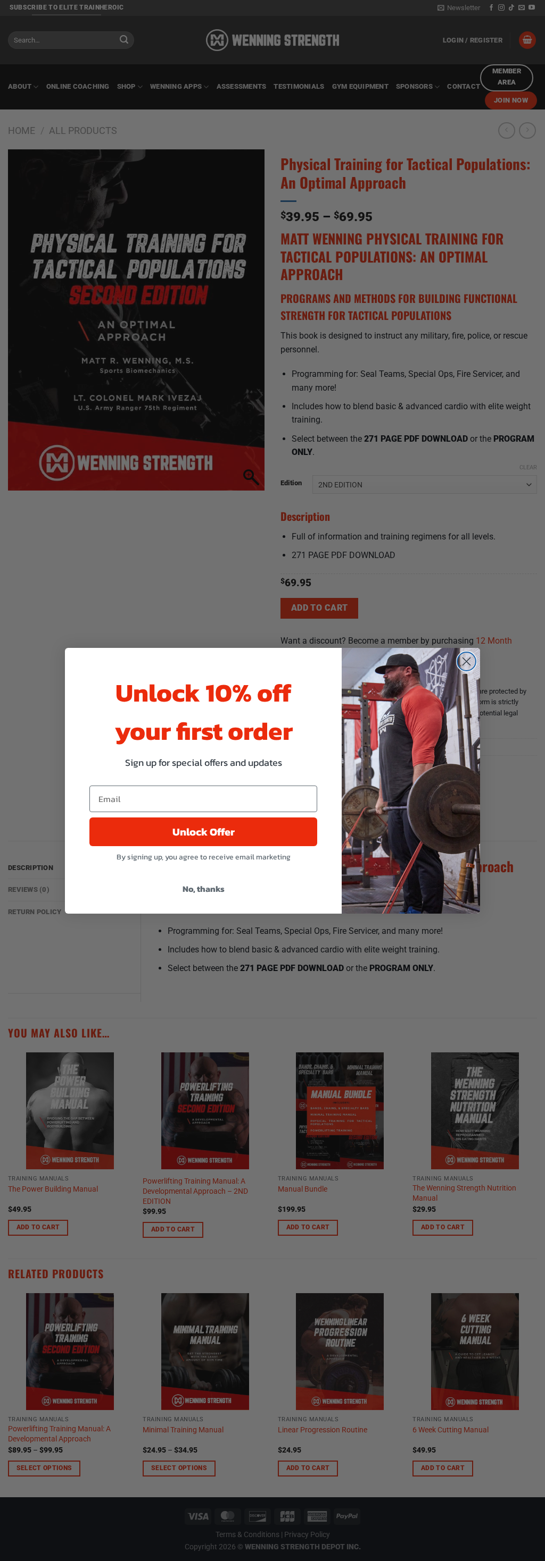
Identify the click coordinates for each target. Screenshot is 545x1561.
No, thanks (204, 888)
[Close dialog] (466, 661)
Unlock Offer (203, 832)
